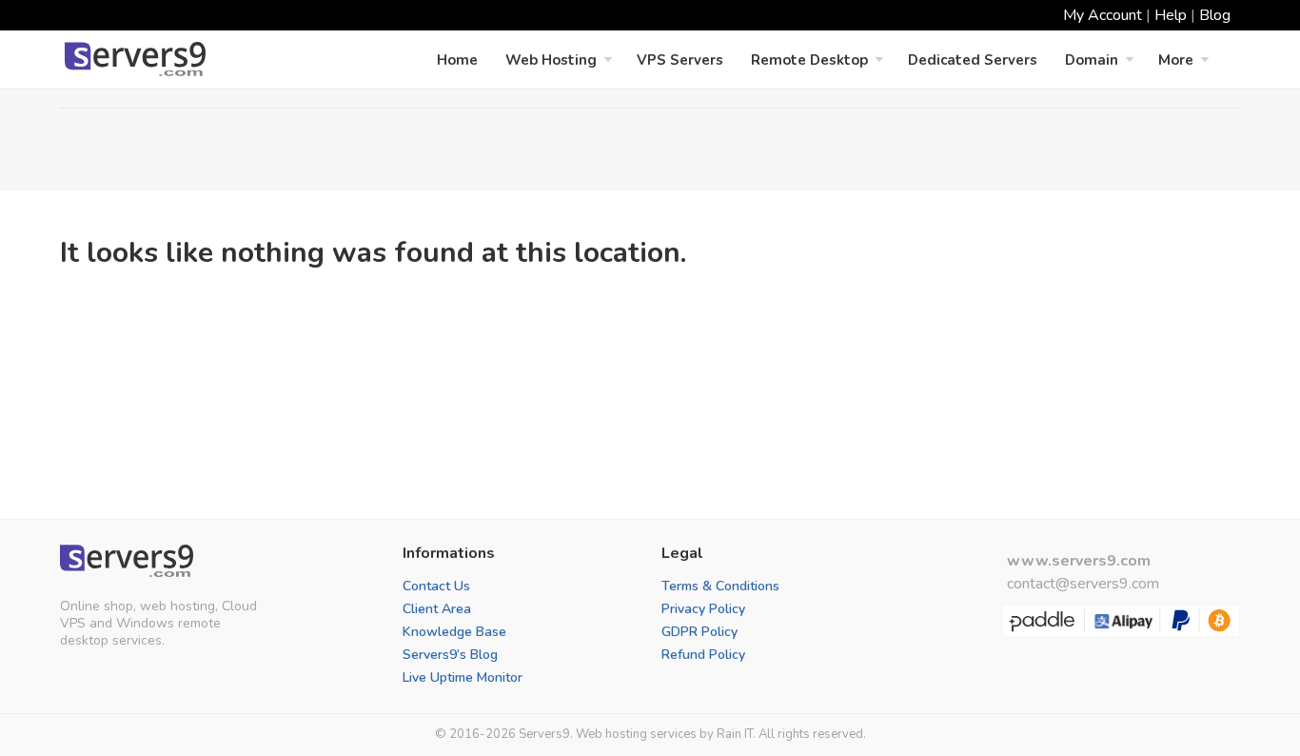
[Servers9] (126, 561)
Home (457, 60)
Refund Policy (703, 655)
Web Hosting (551, 60)
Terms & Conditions (720, 586)
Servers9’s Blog (450, 655)
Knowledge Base (454, 632)
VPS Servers (680, 60)
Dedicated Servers (972, 60)
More (1175, 60)
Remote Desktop (809, 60)
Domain (1091, 60)
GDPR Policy (699, 632)
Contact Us (436, 586)
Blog (1215, 15)
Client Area (437, 609)
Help (1170, 15)
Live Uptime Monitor (462, 677)
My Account (1102, 15)
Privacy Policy (703, 609)
